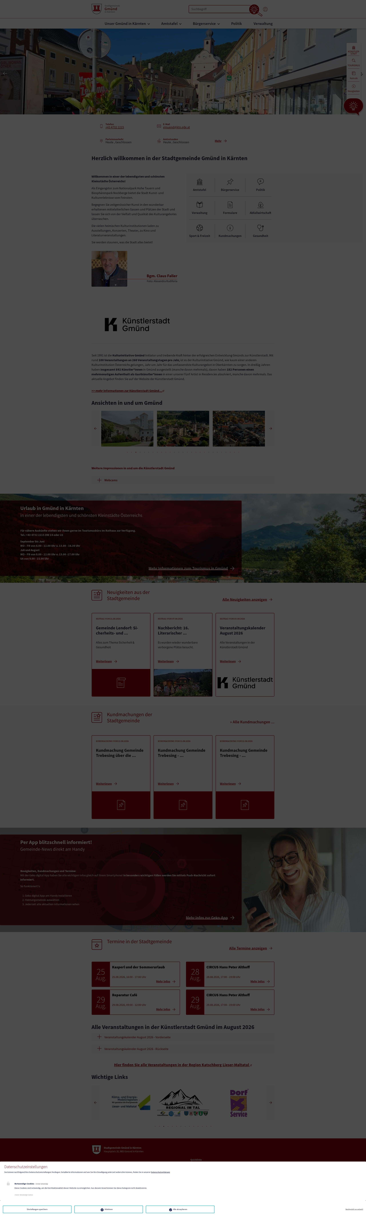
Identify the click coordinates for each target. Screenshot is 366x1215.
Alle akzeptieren (180, 1209)
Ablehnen (109, 1209)
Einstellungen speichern (37, 1209)
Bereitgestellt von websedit (354, 1209)
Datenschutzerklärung (160, 1172)
